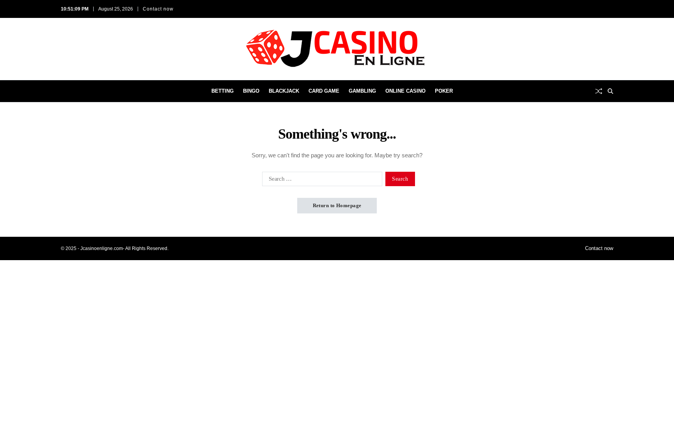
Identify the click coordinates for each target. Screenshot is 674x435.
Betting (222, 91)
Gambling (362, 91)
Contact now (158, 9)
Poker (444, 91)
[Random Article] (598, 91)
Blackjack (284, 91)
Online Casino (405, 91)
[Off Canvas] (65, 91)
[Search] (610, 91)
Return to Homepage (337, 205)
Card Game (324, 91)
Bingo (251, 91)
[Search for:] (320, 180)
